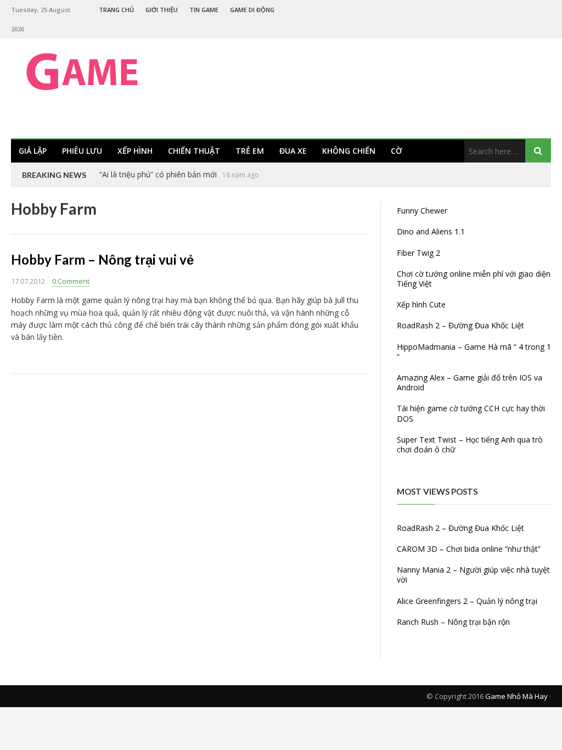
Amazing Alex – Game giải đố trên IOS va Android (469, 382)
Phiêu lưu (82, 150)
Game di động (252, 9)
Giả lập (33, 150)
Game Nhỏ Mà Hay (516, 696)
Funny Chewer (422, 210)
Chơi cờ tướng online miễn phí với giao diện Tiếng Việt (473, 278)
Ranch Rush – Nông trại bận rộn (453, 622)
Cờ (396, 150)
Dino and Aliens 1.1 (431, 231)
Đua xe (293, 150)
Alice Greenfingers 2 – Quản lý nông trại (467, 601)
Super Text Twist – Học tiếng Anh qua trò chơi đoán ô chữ (470, 444)
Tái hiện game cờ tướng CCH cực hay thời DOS (471, 413)
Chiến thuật (194, 150)
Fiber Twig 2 (418, 253)
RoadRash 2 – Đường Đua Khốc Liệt (460, 325)
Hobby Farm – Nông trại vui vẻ (102, 259)
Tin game (203, 9)
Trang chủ (116, 9)
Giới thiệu (161, 9)
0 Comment (70, 281)
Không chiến (348, 150)
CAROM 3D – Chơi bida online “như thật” (469, 549)
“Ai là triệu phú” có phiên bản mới (158, 174)
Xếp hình (135, 150)
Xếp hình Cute (421, 304)
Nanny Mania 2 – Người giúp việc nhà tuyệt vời (473, 574)
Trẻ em (249, 150)
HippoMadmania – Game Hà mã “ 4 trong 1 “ (474, 352)
